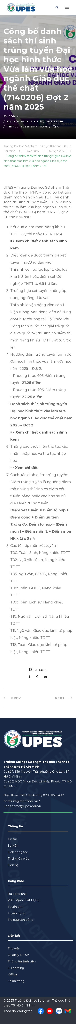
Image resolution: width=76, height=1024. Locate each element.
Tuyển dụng (16, 913)
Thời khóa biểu (18, 858)
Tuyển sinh (54, 121)
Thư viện (14, 948)
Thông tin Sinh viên (22, 961)
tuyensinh (29, 126)
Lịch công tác (18, 852)
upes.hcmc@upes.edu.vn (22, 806)
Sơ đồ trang (16, 981)
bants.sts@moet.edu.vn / (22, 801)
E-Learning (16, 968)
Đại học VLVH (18, 121)
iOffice (12, 974)
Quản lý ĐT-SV (18, 955)
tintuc (13, 126)
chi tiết (31, 468)
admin (14, 116)
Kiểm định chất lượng (23, 900)
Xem (19, 468)
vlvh (43, 126)
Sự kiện (13, 845)
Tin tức (36, 121)
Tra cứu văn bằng (20, 920)
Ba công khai (17, 894)
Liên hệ (13, 865)
